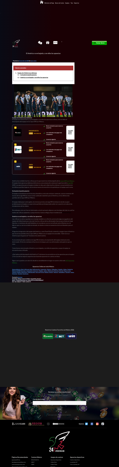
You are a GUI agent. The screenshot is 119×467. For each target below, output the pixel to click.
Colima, (65, 269)
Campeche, (43, 269)
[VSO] (59, 441)
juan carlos (34, 61)
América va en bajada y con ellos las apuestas (34, 77)
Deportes (76, 3)
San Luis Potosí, (40, 272)
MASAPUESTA (35, 460)
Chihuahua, (54, 269)
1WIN (32, 464)
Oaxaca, (14, 272)
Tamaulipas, (62, 272)
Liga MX (70, 183)
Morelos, (56, 271)
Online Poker (54, 464)
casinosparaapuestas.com (18, 464)
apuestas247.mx (16, 460)
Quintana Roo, (31, 272)
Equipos (67, 3)
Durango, (23, 271)
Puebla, (19, 272)
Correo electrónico (39, 399)
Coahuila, (60, 269)
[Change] (16, 43)
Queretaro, (24, 272)
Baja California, (25, 269)
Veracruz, (14, 273)
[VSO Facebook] (92, 423)
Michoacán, (51, 271)
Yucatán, (20, 273)
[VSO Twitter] (86, 423)
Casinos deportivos (75, 460)
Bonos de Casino (59, 3)
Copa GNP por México (67, 181)
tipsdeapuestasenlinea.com (19, 462)
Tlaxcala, (67, 272)
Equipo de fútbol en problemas (27, 73)
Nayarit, (61, 271)
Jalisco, (46, 271)
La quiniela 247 (73, 462)
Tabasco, (56, 272)
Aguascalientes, (16, 269)
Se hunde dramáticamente (28, 75)
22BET (33, 462)
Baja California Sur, (35, 269)
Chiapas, (49, 269)
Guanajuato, (29, 271)
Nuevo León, (67, 271)
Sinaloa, (47, 272)
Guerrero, (36, 271)
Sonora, (51, 272)
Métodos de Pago (49, 3)
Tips (72, 3)
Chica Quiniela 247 (74, 464)
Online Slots (54, 462)
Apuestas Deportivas (56, 460)
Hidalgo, (41, 271)
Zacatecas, (25, 273)
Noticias (20, 277)
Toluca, (72, 272)
